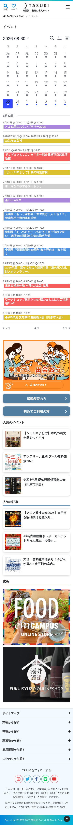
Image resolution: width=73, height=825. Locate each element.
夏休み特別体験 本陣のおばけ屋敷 (26, 285)
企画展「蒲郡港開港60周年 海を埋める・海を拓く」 (35, 252)
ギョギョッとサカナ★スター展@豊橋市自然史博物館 (36, 156)
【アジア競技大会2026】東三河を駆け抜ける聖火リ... (45, 515)
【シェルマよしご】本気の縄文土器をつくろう (44, 435)
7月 (8, 328)
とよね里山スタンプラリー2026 (25, 126)
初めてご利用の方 (36, 411)
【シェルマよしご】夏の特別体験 (26, 172)
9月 (65, 328)
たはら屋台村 (13, 140)
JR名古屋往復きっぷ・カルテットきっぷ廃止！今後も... (45, 538)
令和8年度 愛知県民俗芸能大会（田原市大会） (34, 317)
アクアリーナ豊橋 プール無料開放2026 (45, 458)
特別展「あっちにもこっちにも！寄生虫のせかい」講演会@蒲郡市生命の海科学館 (35, 234)
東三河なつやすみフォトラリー (25, 186)
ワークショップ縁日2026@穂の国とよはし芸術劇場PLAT (36, 301)
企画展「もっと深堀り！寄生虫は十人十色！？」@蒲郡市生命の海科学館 (36, 216)
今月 (36, 328)
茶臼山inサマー (14, 200)
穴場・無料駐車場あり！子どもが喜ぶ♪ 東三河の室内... (44, 561)
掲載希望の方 (36, 399)
